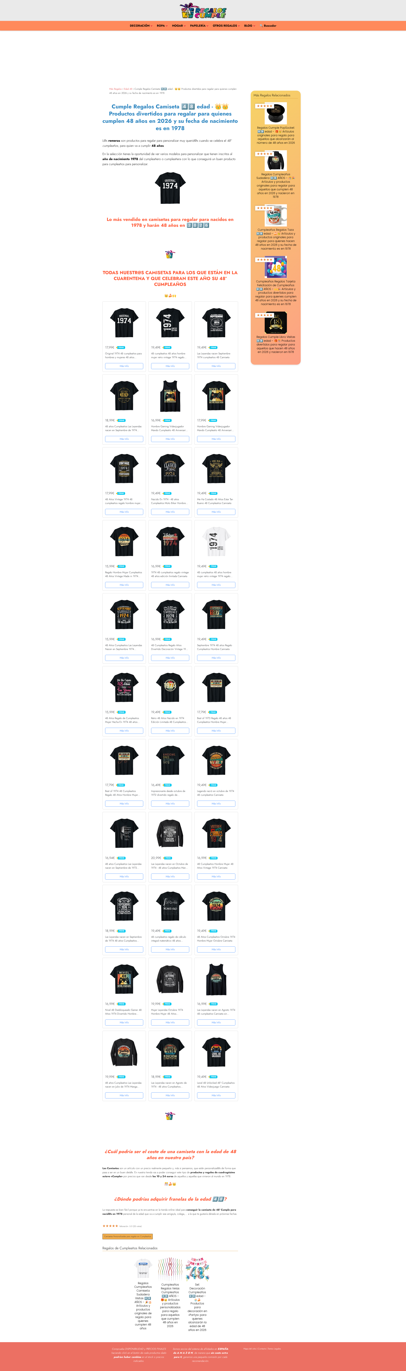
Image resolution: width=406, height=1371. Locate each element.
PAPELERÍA (198, 26)
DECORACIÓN (140, 26)
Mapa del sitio (249, 1348)
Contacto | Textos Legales (269, 1348)
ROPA (161, 26)
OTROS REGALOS (225, 26)
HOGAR (177, 26)
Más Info (124, 366)
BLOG (248, 26)
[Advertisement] (203, 58)
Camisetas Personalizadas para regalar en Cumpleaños (127, 1236)
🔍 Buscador (268, 26)
